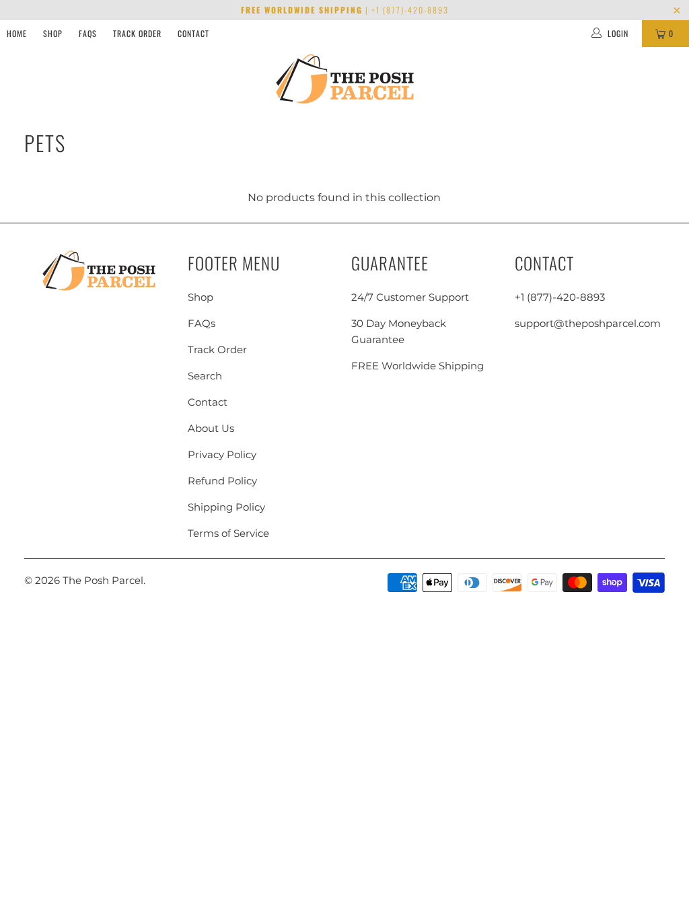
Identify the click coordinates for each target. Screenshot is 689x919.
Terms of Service (228, 533)
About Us (211, 428)
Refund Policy (222, 480)
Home (17, 33)
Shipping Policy (226, 507)
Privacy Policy (222, 454)
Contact (193, 33)
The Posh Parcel (103, 580)
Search (205, 375)
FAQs (88, 33)
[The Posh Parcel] (345, 79)
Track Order (137, 33)
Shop (53, 33)
